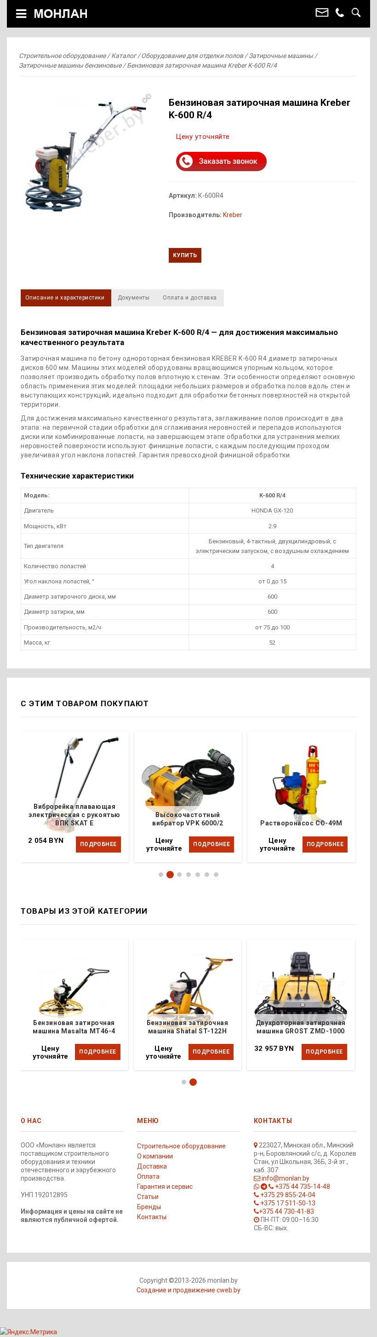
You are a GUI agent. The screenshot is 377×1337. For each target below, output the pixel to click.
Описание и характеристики (64, 297)
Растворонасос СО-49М (301, 823)
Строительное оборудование (181, 1146)
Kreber (232, 215)
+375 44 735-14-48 (302, 1186)
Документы (133, 297)
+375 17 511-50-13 (287, 1203)
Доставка (152, 1166)
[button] (88, 157)
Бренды (149, 1206)
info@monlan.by (284, 1178)
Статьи (148, 1196)
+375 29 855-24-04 (287, 1195)
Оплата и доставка (190, 297)
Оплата (148, 1176)
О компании (155, 1156)
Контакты (151, 1217)
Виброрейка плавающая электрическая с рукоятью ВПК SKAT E (74, 815)
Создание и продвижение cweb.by (188, 1290)
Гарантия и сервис (165, 1186)
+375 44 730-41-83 (286, 1211)
